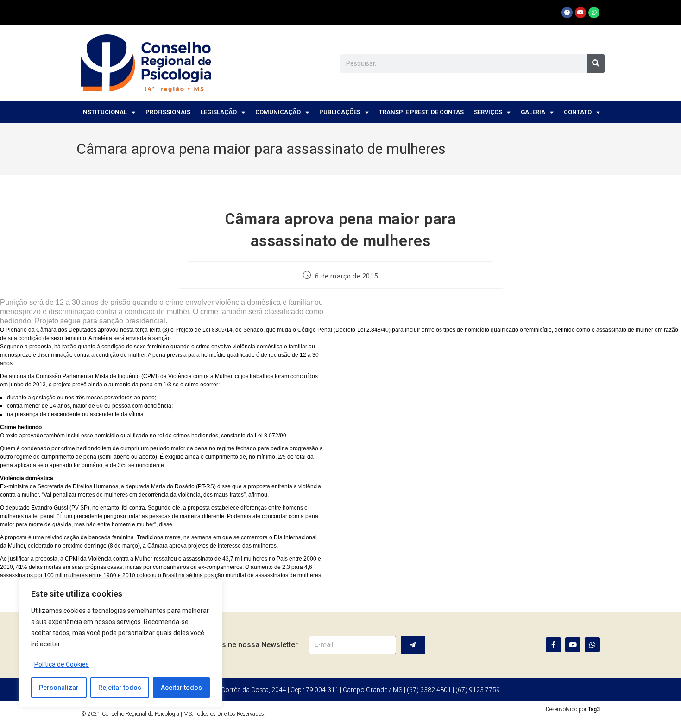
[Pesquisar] (596, 63)
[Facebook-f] (553, 644)
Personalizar (59, 687)
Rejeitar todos (119, 687)
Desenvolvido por (573, 709)
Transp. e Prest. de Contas (421, 111)
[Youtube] (580, 12)
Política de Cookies (61, 664)
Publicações (339, 111)
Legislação (219, 111)
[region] (120, 643)
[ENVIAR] (413, 645)
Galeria (533, 111)
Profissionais (167, 111)
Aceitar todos (181, 687)
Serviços (488, 111)
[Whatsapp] (593, 12)
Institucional (104, 111)
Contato (578, 111)
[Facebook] (567, 12)
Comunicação (278, 111)
